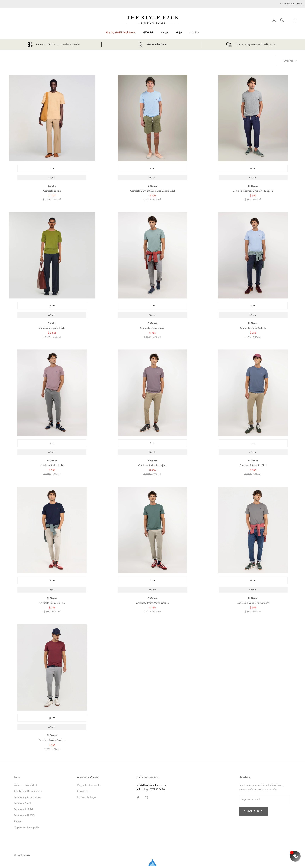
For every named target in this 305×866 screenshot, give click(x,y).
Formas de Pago (86, 797)
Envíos (17, 821)
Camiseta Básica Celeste (253, 328)
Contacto (82, 791)
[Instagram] (146, 797)
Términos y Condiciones (27, 797)
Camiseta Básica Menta (152, 328)
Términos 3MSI (22, 803)
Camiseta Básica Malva (52, 465)
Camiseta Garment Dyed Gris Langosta (253, 190)
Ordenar (289, 61)
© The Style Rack (22, 854)
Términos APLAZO (24, 815)
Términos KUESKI (23, 809)
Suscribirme (253, 811)
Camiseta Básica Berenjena (152, 465)
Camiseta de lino (52, 190)
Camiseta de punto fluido (52, 328)
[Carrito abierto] (294, 20)
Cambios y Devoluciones (28, 791)
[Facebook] (138, 797)
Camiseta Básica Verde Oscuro (152, 603)
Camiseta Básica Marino (52, 603)
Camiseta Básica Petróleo (253, 465)
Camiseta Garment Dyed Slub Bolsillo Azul (152, 190)
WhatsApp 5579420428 (151, 789)
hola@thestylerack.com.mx (151, 785)
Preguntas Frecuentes (89, 785)
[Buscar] (282, 20)
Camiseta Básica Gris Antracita (253, 603)
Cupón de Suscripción (27, 827)
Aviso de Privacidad (25, 785)
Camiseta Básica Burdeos (52, 740)
